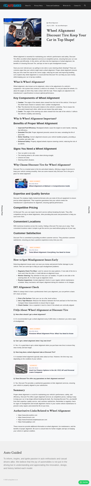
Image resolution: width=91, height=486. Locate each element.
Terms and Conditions (52, 6)
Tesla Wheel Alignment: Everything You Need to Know (49, 252)
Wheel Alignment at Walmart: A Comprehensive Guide (49, 186)
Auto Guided (13, 452)
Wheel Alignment (53, 23)
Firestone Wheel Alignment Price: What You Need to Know (51, 333)
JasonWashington (62, 25)
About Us (28, 6)
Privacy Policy (38, 6)
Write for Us (66, 6)
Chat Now (85, 482)
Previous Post (2, 210)
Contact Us (77, 6)
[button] (84, 5)
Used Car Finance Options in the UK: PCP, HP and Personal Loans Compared (51, 371)
